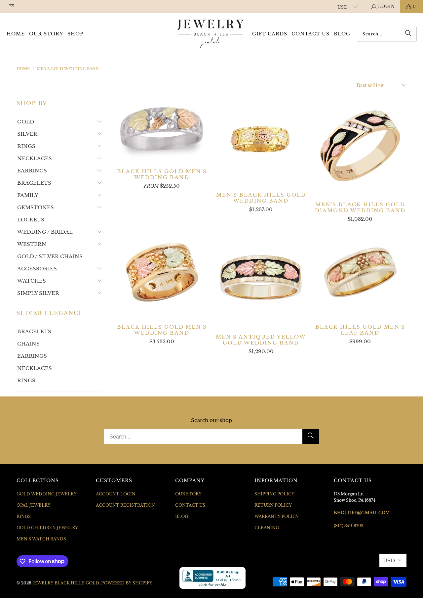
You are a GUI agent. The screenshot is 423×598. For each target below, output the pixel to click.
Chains (28, 344)
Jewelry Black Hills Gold (65, 582)
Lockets (30, 219)
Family (27, 195)
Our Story (188, 493)
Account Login (115, 493)
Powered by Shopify (126, 582)
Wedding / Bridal (45, 232)
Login (386, 6)
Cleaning (266, 527)
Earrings (32, 170)
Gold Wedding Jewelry (47, 493)
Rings (26, 146)
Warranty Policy (276, 516)
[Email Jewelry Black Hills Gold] (11, 6)
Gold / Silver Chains (50, 256)
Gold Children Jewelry (47, 527)
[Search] (408, 34)
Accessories (37, 268)
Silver (27, 134)
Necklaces (34, 158)
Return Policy (273, 505)
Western (31, 244)
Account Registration (125, 505)
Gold (25, 121)
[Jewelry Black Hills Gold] (211, 34)
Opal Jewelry (34, 505)
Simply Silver (38, 293)
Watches (31, 281)
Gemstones (35, 207)
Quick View (161, 143)
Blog (181, 516)
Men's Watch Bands (41, 538)
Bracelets (34, 183)
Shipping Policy (274, 493)
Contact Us (190, 505)
